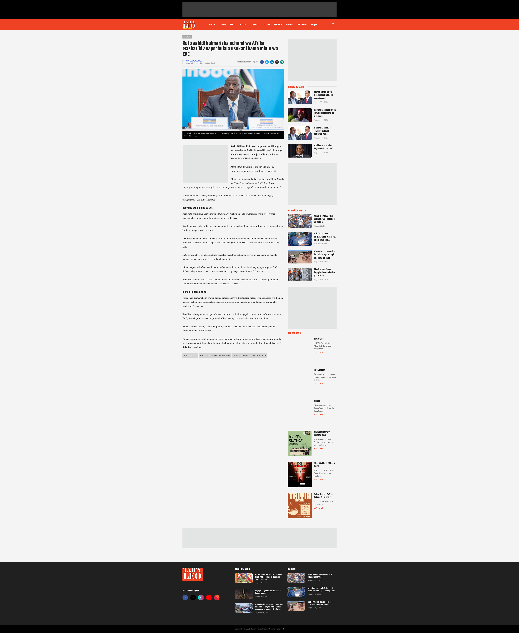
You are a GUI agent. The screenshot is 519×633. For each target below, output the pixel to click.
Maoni (233, 24)
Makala (243, 24)
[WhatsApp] (282, 62)
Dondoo (256, 24)
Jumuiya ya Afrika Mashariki (218, 355)
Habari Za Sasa (296, 210)
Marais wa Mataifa (240, 355)
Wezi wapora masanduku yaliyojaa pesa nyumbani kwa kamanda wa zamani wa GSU (268, 576)
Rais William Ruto (259, 355)
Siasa (223, 24)
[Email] (277, 62)
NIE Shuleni (302, 24)
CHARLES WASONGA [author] (194, 61)
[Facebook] (262, 62)
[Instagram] (217, 598)
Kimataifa (187, 37)
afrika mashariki (190, 355)
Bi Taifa (266, 24)
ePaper (314, 24)
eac (201, 355)
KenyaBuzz (293, 333)
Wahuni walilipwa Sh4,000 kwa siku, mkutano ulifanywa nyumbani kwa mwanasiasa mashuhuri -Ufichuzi (269, 606)
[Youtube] (209, 597)
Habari (212, 24)
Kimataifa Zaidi (296, 86)
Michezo (289, 24)
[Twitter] (193, 598)
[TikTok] (201, 597)
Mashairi (278, 24)
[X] (267, 62)
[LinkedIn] (272, 62)
